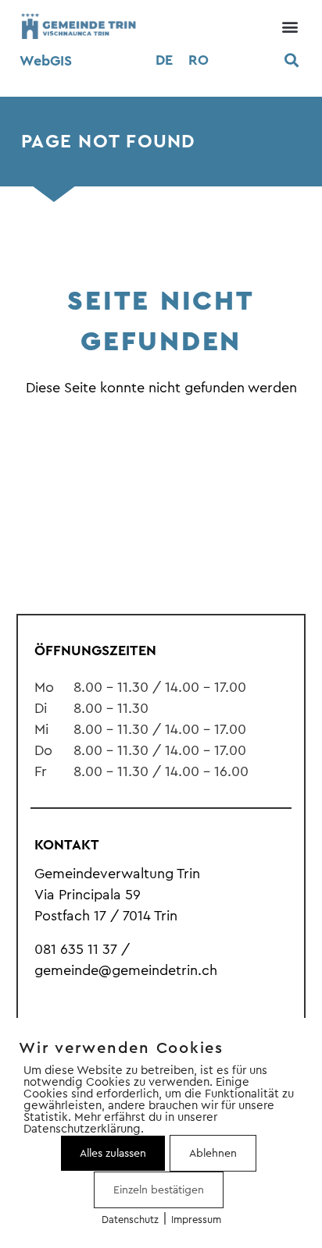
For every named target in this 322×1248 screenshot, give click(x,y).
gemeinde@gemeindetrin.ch (125, 970)
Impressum (196, 1219)
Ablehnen (213, 1153)
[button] (289, 26)
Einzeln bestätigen (158, 1189)
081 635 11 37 (75, 949)
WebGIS (46, 61)
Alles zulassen (113, 1153)
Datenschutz (130, 1219)
